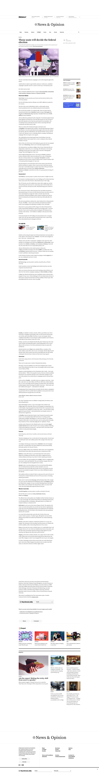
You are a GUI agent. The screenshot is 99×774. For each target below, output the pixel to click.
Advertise (44, 756)
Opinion (32, 32)
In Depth (39, 32)
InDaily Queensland (60, 756)
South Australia (22, 93)
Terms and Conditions (47, 755)
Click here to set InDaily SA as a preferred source (31, 611)
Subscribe (62, 32)
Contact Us (71, 755)
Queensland (51, 91)
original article (35, 597)
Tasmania (28, 93)
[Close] (97, 769)
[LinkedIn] (22, 765)
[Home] (25, 17)
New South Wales (44, 91)
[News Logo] (49, 24)
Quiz (50, 32)
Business (26, 32)
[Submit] (52, 602)
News (21, 32)
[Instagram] (21, 765)
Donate (55, 32)
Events (45, 32)
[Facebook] (19, 765)
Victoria (33, 93)
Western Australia (41, 93)
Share (24, 621)
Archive (57, 755)
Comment (36, 621)
